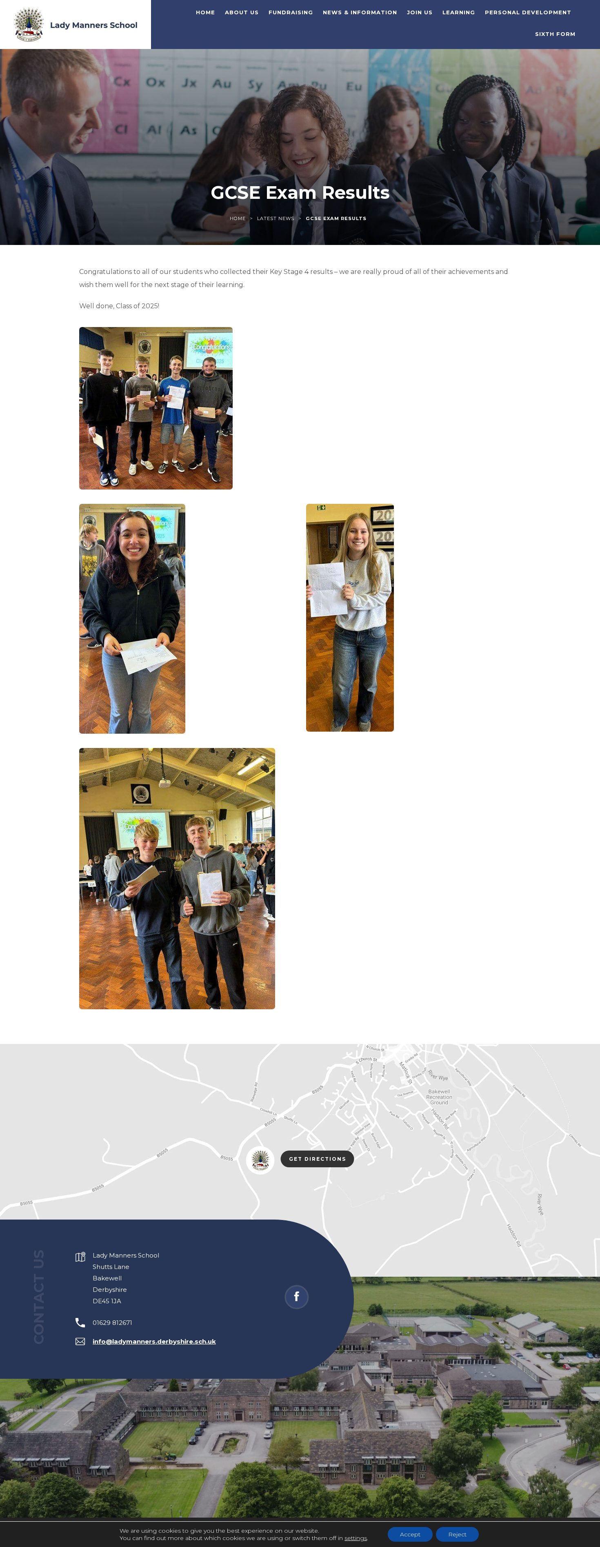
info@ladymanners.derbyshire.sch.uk (154, 1341)
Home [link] (238, 218)
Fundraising (291, 12)
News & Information (360, 12)
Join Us (420, 12)
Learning (458, 12)
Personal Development (528, 12)
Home (205, 12)
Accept (410, 1534)
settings (355, 1538)
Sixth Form (555, 34)
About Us (242, 12)
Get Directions (321, 1160)
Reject (457, 1534)
